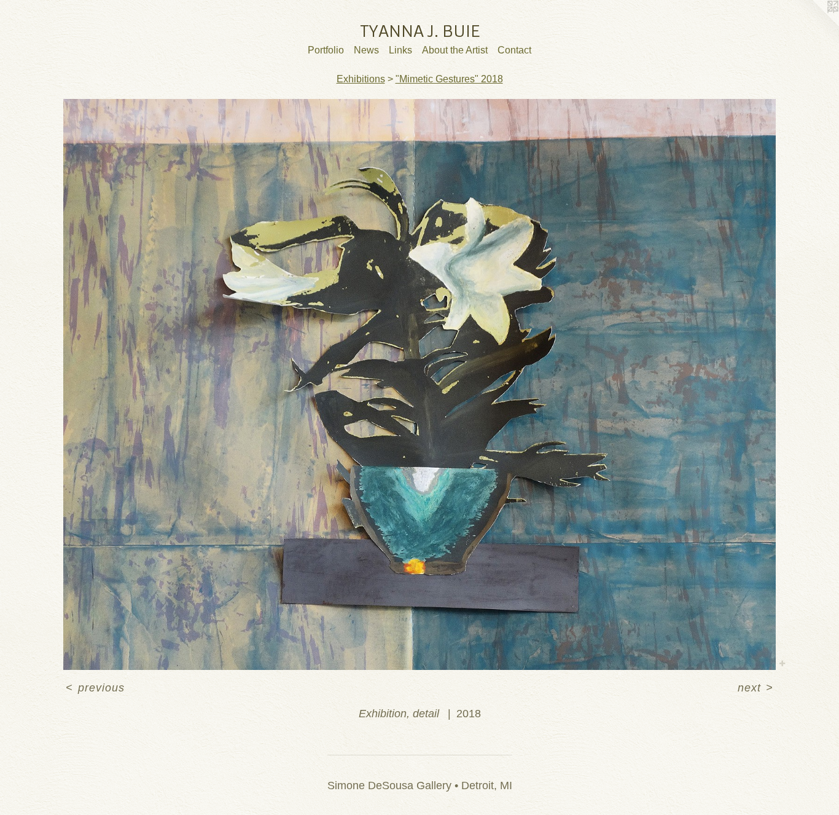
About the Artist (455, 50)
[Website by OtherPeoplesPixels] (814, 24)
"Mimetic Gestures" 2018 (449, 79)
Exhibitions (361, 79)
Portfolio (326, 50)
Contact (514, 50)
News (366, 50)
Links (400, 50)
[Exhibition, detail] (419, 384)
